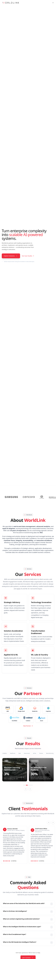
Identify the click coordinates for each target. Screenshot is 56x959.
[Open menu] (53, 2)
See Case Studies (27, 256)
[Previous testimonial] (48, 822)
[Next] (30, 789)
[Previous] (26, 789)
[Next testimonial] (53, 822)
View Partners (27, 726)
